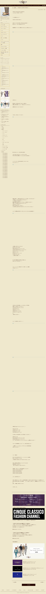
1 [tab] (3, 21)
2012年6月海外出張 (5, 177)
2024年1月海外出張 (5, 156)
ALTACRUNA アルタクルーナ (5, 80)
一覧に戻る (28, 584)
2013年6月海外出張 (5, 174)
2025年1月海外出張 (5, 153)
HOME (2, 5)
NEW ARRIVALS (10, 5)
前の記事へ (42, 582)
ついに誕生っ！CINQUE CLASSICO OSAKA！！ (20, 7)
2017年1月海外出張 (5, 166)
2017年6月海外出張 (5, 164)
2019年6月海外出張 (5, 160)
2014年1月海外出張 (5, 173)
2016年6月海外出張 (5, 167)
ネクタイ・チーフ (5, 135)
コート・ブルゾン (5, 132)
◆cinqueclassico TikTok (16, 538)
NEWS (44, 9)
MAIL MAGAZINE (36, 5)
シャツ (3, 133)
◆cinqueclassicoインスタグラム (17, 529)
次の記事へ (15, 582)
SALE (15, 5)
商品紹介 (3, 129)
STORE (28, 5)
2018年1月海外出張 (5, 163)
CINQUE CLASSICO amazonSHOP (17, 473)
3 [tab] (6, 21)
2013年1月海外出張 (5, 176)
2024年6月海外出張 (5, 154)
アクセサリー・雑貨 (5, 147)
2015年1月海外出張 (5, 170)
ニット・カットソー (5, 136)
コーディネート (3, 150)
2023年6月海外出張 (5, 157)
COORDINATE (23, 5)
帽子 (3, 144)
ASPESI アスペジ (3, 81)
